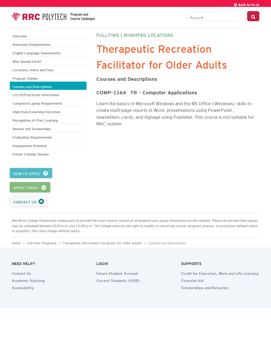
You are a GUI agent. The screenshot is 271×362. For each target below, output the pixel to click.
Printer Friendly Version (30, 153)
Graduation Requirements (32, 136)
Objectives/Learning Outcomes (36, 111)
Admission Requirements (31, 44)
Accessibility (23, 287)
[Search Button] (253, 16)
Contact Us (21, 272)
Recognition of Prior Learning (35, 119)
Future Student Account (117, 272)
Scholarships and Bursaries (204, 287)
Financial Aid (192, 280)
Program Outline (25, 78)
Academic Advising (28, 280)
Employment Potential (29, 145)
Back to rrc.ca (248, 4)
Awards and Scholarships (31, 128)
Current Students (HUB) (118, 280)
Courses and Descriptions (32, 86)
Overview (19, 35)
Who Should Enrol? (26, 61)
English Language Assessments (36, 52)
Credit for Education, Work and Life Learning (220, 272)
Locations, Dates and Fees (32, 69)
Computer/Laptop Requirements (37, 102)
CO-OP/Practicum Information (35, 94)
